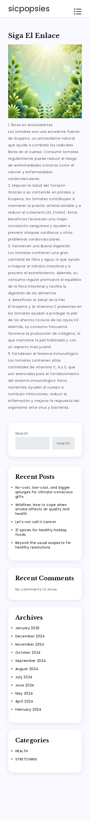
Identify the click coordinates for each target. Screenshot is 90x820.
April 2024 (24, 701)
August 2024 (26, 668)
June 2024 (24, 685)
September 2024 (30, 660)
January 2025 (27, 628)
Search (21, 433)
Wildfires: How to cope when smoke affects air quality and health (42, 509)
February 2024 (28, 709)
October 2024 (28, 652)
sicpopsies (29, 8)
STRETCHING (26, 759)
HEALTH (21, 751)
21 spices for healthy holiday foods (41, 532)
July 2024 (24, 677)
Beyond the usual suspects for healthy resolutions (43, 545)
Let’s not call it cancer (35, 521)
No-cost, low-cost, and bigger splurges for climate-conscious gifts (44, 492)
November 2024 (29, 644)
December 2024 (30, 636)
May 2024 (24, 693)
